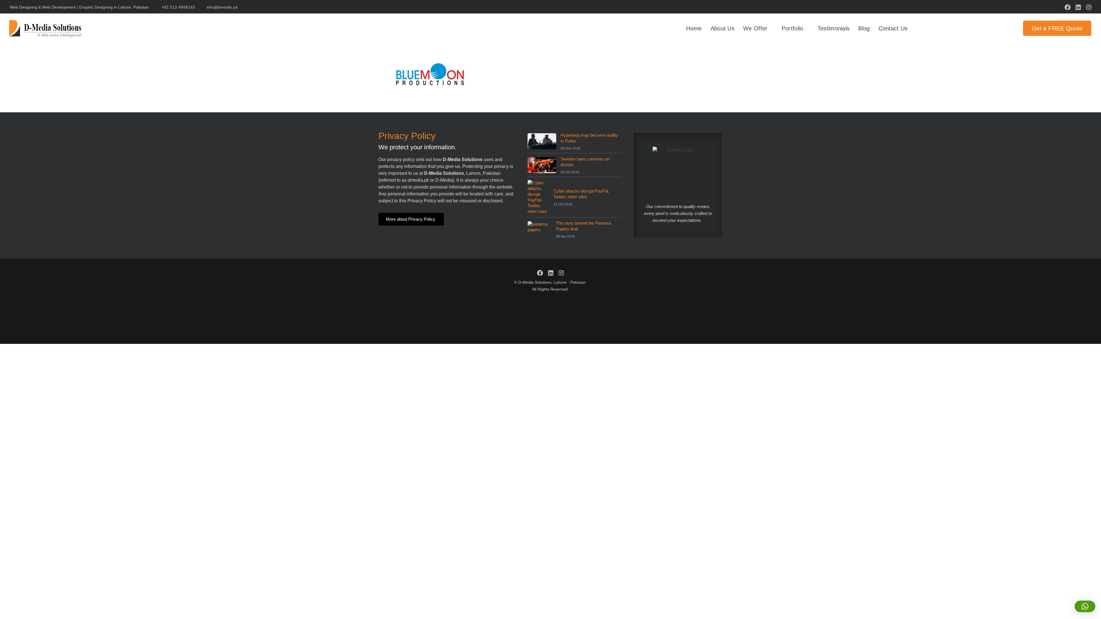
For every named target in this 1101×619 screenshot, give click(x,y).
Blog (864, 28)
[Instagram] (1089, 7)
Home (694, 28)
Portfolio (792, 28)
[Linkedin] (1078, 7)
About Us (722, 28)
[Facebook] (1068, 7)
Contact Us (893, 28)
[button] (1085, 606)
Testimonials (833, 28)
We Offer (755, 28)
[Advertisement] (550, 316)
